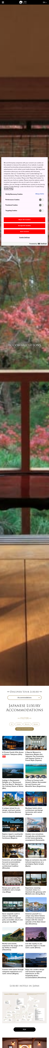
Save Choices (24, 232)
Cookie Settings (24, 237)
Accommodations (24, 697)
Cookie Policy (8, 189)
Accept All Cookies (24, 226)
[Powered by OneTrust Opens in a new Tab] (38, 244)
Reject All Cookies (24, 220)
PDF (24, 1029)
